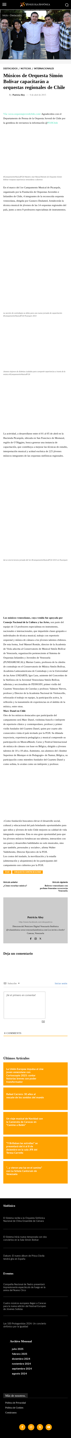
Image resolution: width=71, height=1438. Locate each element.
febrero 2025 (19, 1353)
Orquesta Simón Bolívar (27, 872)
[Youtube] (49, 1427)
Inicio (5, 15)
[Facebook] (31, 938)
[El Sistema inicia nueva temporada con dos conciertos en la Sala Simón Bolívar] (58, 1238)
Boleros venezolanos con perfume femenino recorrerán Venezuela (54, 888)
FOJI (7, 872)
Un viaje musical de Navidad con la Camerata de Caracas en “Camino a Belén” (24, 1122)
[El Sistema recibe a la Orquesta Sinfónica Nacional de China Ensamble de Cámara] (58, 1219)
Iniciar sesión (60, 983)
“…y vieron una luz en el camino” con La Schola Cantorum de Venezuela (24, 1171)
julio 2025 (17, 1349)
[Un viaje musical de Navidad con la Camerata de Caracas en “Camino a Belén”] (55, 1123)
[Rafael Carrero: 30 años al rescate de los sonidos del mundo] (55, 1098)
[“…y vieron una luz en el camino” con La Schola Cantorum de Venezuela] (55, 1172)
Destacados (16, 15)
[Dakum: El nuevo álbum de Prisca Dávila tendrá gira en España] (58, 1257)
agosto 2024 (19, 1373)
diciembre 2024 (21, 1358)
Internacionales (44, 69)
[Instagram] (35, 938)
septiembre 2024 (22, 1368)
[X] (40, 938)
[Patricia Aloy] (6, 95)
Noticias (26, 69)
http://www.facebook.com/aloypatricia (35, 922)
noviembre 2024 (21, 1363)
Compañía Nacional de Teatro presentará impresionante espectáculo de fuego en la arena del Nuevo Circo (24, 1287)
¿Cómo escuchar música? (15, 885)
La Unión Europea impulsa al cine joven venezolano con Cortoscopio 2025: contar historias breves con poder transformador (24, 1075)
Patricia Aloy (19, 95)
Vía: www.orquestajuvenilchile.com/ (22, 114)
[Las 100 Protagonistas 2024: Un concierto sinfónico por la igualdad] (58, 1325)
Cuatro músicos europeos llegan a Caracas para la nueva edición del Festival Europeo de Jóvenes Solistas (24, 1306)
